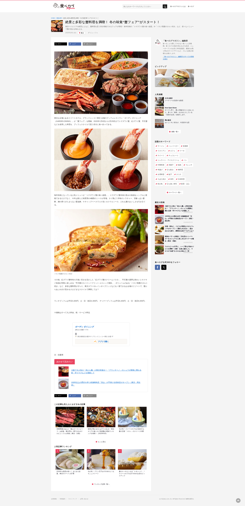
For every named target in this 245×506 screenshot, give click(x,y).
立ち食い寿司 (172, 184)
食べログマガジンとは (178, 6)
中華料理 (161, 165)
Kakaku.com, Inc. (166, 499)
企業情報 (54, 499)
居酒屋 (185, 146)
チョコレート (174, 155)
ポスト (59, 44)
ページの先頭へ (238, 500)
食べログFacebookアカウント (157, 267)
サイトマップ (72, 499)
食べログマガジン (64, 6)
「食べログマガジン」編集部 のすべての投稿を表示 (178, 58)
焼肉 (179, 165)
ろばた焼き (162, 179)
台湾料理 (161, 174)
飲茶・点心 (185, 184)
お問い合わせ (84, 499)
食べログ (191, 6)
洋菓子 (171, 165)
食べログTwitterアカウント (163, 267)
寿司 (172, 179)
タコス (178, 174)
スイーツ (161, 155)
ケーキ (182, 151)
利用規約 (62, 499)
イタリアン (162, 151)
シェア (73, 44)
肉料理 (180, 170)
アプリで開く (92, 341)
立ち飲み (170, 170)
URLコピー (89, 44)
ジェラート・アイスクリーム (168, 160)
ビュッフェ (94, 33)
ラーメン (161, 146)
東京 (82, 33)
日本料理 (181, 179)
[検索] (165, 6)
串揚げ (160, 170)
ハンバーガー (174, 146)
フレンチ (189, 165)
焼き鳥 (160, 184)
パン (185, 160)
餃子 (170, 174)
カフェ (172, 151)
